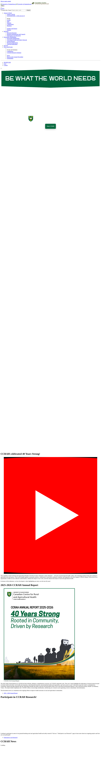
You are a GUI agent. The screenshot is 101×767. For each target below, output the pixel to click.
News (8, 55)
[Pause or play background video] (1, 68)
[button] (50, 515)
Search (28, 10)
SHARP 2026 (7, 62)
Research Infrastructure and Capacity (16, 34)
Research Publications (12, 42)
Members (9, 25)
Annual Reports (11, 41)
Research (6, 31)
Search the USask (6, 10)
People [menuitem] (8, 18)
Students (9, 23)
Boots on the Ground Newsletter (15, 57)
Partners (9, 30)
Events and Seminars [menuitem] (12, 50)
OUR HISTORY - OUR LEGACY (16, 16)
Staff (8, 21)
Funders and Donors (12, 28)
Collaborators (10, 24)
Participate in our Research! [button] (11, 737)
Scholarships (10, 58)
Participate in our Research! (14, 35)
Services (6, 45)
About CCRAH (8, 13)
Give (5, 64)
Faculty (9, 20)
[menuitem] (52, 21)
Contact (6, 65)
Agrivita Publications (12, 44)
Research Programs (12, 33)
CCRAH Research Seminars (14, 52)
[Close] (1, 7)
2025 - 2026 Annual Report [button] (11, 693)
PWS (2, 8)
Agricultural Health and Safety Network (17, 40)
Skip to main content (6, 1)
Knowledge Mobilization (10, 37)
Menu (2, 5)
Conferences (10, 51)
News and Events (8, 47)
